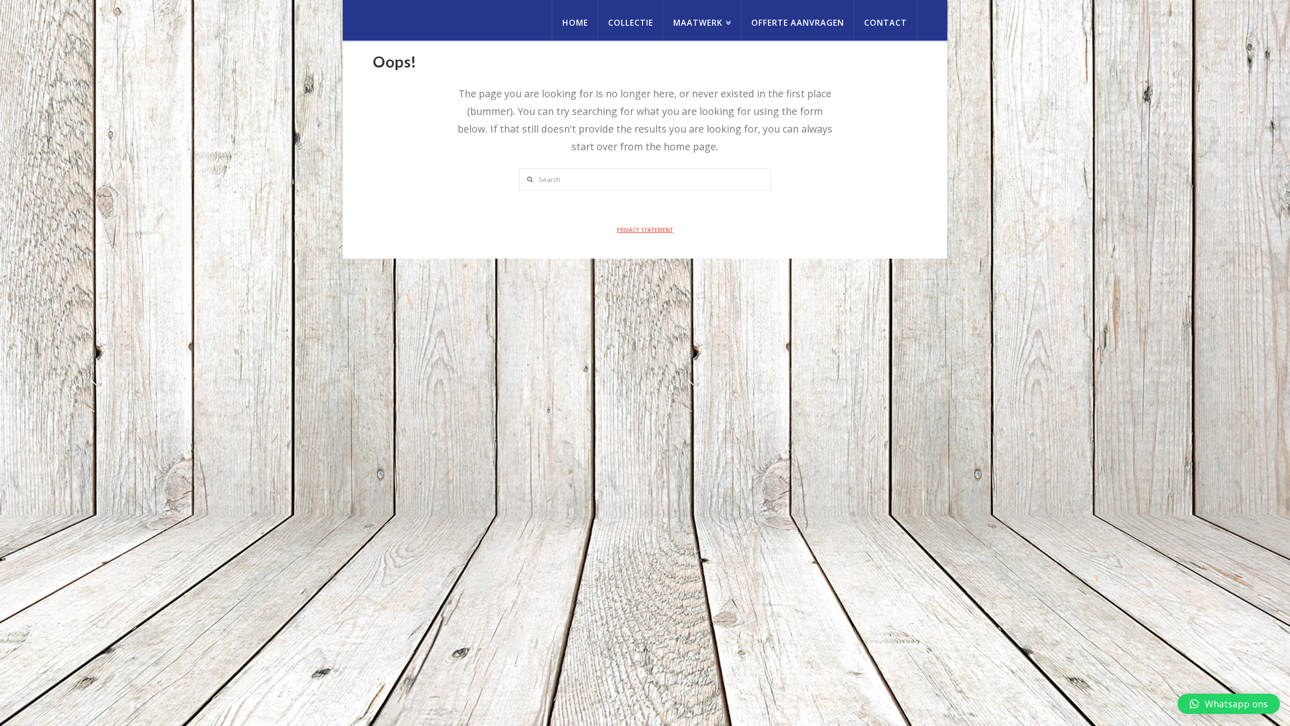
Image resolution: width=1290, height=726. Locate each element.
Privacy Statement (645, 229)
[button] (1229, 704)
